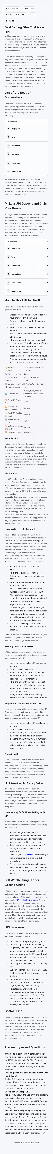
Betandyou (16, 154)
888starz (15, 146)
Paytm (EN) (10, 21)
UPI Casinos (29, 9)
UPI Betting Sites (13, 9)
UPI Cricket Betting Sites (16, 15)
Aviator (33, 15)
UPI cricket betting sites (26, 900)
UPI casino (28, 854)
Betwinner (16, 163)
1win (13, 137)
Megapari (15, 128)
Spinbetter (16, 171)
